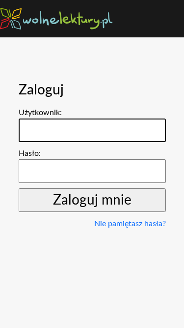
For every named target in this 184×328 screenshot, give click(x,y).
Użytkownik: (40, 113)
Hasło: (30, 153)
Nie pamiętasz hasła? (130, 224)
